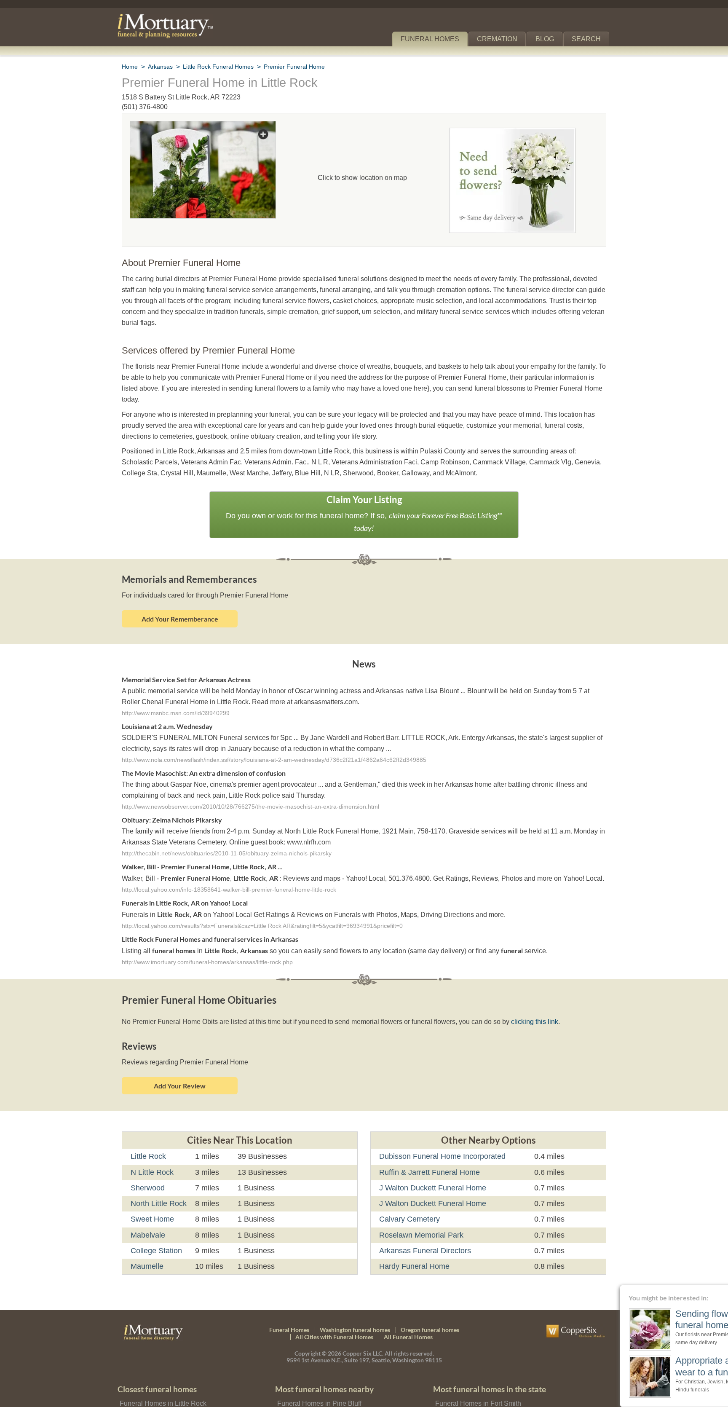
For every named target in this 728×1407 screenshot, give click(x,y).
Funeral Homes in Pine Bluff (317, 1367)
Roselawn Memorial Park (420, 1198)
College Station (156, 1214)
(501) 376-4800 (145, 107)
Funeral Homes (435, 39)
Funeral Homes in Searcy (312, 1392)
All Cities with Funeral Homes (334, 1300)
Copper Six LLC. (363, 1317)
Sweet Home (152, 1182)
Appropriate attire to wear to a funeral (657, 1366)
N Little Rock (152, 1135)
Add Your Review (180, 1049)
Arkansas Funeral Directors (423, 1214)
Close (722, 1290)
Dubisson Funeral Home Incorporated (441, 1120)
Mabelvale (148, 1198)
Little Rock (148, 1120)
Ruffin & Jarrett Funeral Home (428, 1135)
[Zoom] (203, 127)
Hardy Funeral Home (413, 1230)
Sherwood (147, 1151)
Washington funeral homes (355, 1293)
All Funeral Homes (408, 1300)
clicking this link (522, 985)
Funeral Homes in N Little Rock (164, 1379)
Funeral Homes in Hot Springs (320, 1379)
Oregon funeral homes (430, 1293)
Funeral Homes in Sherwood (160, 1392)
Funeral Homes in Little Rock (161, 1367)
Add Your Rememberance (180, 583)
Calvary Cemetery (408, 1182)
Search (588, 39)
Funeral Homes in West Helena (480, 1392)
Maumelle (147, 1230)
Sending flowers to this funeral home (661, 1319)
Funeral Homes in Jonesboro (476, 1379)
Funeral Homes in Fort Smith (476, 1367)
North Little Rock (159, 1167)
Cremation (501, 39)
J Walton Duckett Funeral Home (431, 1151)
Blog (548, 39)
